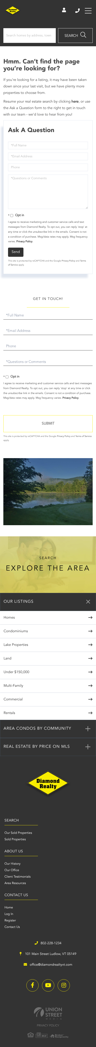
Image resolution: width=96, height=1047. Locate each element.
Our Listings (18, 602)
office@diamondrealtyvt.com (51, 965)
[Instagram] (64, 985)
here (75, 101)
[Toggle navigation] (88, 10)
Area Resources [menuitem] (15, 883)
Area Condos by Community (37, 729)
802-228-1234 (77, 10)
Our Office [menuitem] (11, 870)
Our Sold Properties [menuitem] (18, 833)
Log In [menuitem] (8, 914)
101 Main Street (50, 954)
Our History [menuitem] (12, 864)
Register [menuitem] (10, 920)
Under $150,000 (16, 672)
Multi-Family (13, 686)
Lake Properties (16, 645)
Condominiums (16, 631)
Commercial (13, 699)
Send (16, 252)
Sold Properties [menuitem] (15, 839)
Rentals (9, 713)
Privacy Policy (24, 241)
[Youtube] (48, 985)
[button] (75, 35)
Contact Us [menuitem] (12, 927)
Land (7, 658)
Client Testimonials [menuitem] (17, 876)
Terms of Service (83, 436)
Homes (9, 617)
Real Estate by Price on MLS (37, 747)
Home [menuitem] (8, 907)
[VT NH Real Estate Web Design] (48, 1013)
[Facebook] (32, 985)
